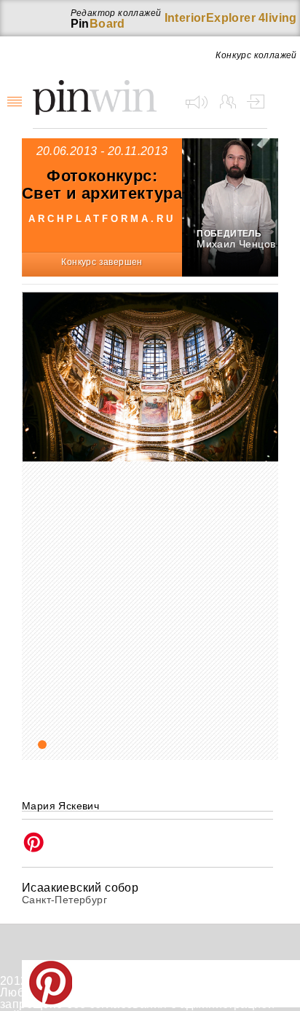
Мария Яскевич (60, 806)
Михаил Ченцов (236, 244)
